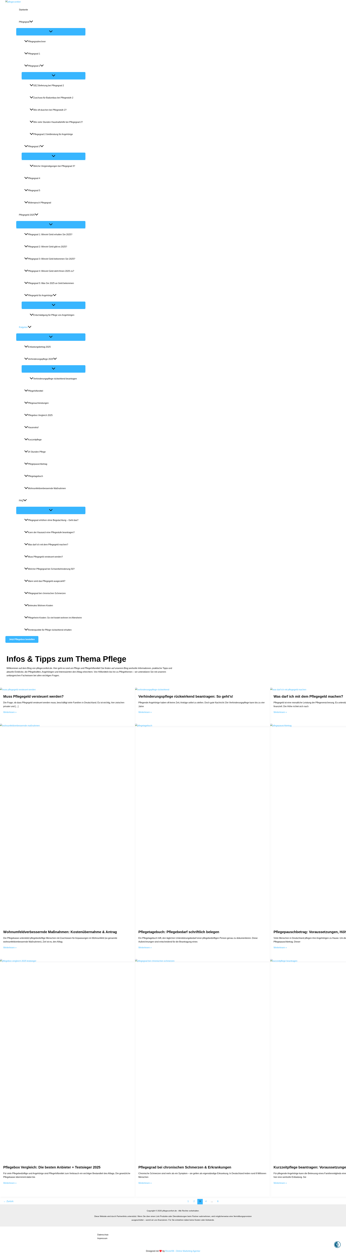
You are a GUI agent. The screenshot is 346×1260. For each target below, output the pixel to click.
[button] (21, 639)
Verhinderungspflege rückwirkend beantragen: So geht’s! (185, 696)
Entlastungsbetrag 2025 (39, 347)
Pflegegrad (24, 22)
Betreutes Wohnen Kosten (40, 605)
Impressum (102, 1238)
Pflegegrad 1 (34, 54)
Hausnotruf (33, 427)
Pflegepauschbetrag (37, 464)
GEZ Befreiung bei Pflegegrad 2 (48, 85)
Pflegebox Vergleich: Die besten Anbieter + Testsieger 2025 (51, 1167)
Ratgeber (23, 327)
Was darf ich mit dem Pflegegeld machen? (48, 544)
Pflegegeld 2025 (27, 215)
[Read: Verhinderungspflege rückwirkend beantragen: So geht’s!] (152, 689)
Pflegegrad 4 (34, 178)
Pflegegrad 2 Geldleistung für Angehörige (53, 134)
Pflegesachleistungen (38, 403)
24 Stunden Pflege (37, 452)
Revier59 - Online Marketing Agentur (182, 1251)
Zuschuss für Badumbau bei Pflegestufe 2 (53, 98)
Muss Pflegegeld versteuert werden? (45, 557)
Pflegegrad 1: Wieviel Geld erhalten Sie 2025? (50, 234)
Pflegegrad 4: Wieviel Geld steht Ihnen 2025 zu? (51, 271)
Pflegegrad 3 (34, 146)
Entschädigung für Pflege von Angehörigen (53, 315)
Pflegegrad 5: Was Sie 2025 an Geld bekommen (51, 283)
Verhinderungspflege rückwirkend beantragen (55, 379)
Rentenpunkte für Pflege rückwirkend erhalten (50, 630)
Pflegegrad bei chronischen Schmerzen (47, 593)
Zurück (9, 1201)
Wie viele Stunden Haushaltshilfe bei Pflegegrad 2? (58, 122)
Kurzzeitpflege (35, 439)
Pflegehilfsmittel (35, 391)
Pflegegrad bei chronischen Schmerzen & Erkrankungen (184, 1167)
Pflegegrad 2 (34, 66)
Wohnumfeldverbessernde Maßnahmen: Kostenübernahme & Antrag (60, 932)
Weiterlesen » (9, 712)
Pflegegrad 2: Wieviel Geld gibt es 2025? (47, 247)
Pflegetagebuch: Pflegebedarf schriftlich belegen (178, 932)
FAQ (21, 500)
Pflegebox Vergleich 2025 (40, 415)
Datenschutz (103, 1234)
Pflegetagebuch (35, 476)
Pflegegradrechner (37, 41)
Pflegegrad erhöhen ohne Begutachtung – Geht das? (53, 520)
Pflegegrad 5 (34, 190)
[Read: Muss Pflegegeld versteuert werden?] (18, 689)
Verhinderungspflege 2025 (40, 359)
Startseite (23, 10)
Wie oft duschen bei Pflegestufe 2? (49, 110)
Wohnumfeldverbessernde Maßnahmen (47, 488)
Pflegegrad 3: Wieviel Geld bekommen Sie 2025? (51, 259)
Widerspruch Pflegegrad (39, 202)
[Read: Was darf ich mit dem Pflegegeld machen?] (288, 689)
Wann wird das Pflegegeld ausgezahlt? (46, 581)
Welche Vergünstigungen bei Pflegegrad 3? (54, 166)
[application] (31, 22)
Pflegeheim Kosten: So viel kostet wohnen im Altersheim (55, 618)
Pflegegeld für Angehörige (40, 295)
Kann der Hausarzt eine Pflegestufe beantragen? (51, 532)
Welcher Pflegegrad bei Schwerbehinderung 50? (51, 569)
